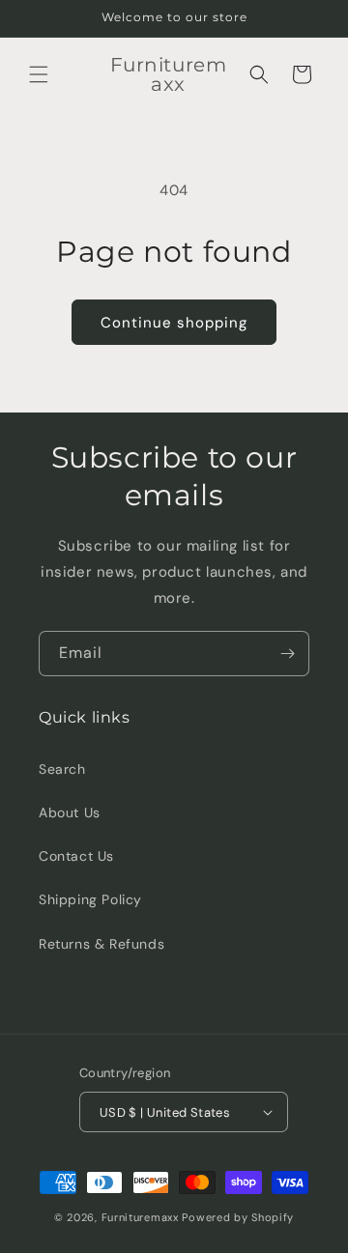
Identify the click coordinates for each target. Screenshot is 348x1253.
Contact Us (76, 856)
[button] (38, 74)
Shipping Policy (90, 899)
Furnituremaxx (140, 1217)
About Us (70, 812)
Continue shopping (174, 322)
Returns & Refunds (101, 944)
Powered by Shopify (238, 1217)
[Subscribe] (287, 653)
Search (62, 769)
